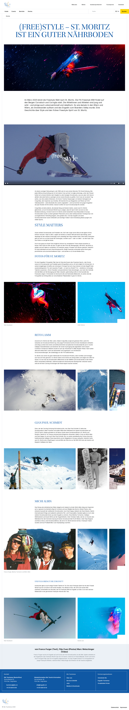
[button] (6, 11)
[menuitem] (14, 11)
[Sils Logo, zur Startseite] (12, 4)
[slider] (58, 183)
